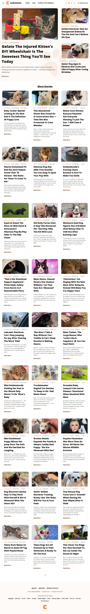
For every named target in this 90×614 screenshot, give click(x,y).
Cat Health (5, 42)
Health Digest (42, 598)
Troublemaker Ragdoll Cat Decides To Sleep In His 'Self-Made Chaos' (44, 390)
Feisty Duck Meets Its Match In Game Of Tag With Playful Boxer (15, 547)
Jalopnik (17, 598)
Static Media (35, 591)
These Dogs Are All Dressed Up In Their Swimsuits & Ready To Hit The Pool (45, 549)
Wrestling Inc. (45, 601)
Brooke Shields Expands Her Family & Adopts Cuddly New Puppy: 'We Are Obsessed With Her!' (45, 444)
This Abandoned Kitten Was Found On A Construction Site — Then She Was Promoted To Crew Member (45, 118)
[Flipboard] (72, 3)
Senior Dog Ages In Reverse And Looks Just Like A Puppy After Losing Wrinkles (75, 68)
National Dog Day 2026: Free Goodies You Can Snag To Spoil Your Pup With (45, 171)
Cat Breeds (36, 382)
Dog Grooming (67, 489)
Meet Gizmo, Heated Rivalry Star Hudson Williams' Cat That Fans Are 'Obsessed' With (44, 285)
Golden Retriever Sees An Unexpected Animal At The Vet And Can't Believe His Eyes (75, 33)
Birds (5, 542)
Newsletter (84, 3)
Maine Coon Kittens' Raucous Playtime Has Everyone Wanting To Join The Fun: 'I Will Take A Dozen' (73, 118)
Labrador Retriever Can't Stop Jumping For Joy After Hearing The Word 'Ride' (15, 336)
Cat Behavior (66, 108)
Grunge (34, 598)
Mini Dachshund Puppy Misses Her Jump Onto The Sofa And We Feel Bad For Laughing (14, 444)
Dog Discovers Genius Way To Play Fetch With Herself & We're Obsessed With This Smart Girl (15, 497)
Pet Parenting (37, 220)
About (34, 588)
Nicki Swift (65, 598)
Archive (42, 588)
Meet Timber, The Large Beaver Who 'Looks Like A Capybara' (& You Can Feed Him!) (74, 338)
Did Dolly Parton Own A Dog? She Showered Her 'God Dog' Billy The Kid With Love (45, 227)
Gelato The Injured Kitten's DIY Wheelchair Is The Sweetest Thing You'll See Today (27, 54)
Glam (28, 598)
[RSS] (74, 3)
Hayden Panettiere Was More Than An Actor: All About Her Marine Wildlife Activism (73, 444)
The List (72, 598)
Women (78, 598)
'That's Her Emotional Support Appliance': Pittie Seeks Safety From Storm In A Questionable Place (15, 285)
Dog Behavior (65, 26)
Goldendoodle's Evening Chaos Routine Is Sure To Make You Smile (72, 171)
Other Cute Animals (46, 3)
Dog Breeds (65, 61)
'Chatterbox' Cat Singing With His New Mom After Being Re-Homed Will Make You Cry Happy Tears (74, 285)
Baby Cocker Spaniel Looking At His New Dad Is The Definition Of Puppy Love (15, 115)
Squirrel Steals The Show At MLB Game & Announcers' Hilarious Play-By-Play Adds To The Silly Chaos (15, 230)
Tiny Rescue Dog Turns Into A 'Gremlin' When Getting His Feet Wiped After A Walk (74, 497)
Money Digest (56, 598)
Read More (5, 76)
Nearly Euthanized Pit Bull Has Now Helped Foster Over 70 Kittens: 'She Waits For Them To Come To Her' (15, 174)
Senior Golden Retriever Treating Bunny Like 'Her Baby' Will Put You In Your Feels (45, 497)
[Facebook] (66, 3)
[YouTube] (69, 3)
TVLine (24, 598)
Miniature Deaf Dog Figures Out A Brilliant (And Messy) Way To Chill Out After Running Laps (74, 228)
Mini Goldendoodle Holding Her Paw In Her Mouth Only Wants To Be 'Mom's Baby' (14, 391)
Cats (34, 3)
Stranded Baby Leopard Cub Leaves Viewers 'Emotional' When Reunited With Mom (73, 391)
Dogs (28, 3)
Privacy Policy (52, 588)
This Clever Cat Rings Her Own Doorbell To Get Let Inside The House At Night (74, 549)
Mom (48, 598)
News (35, 164)
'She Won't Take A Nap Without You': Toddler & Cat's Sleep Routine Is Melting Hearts (44, 338)
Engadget (11, 598)
